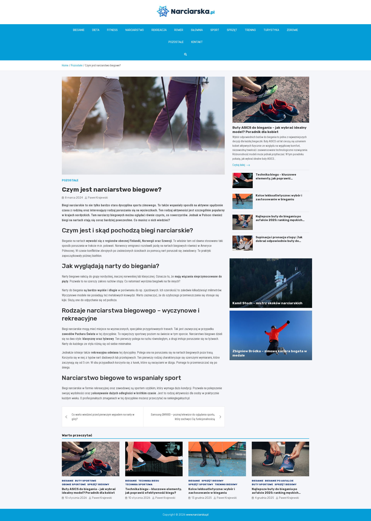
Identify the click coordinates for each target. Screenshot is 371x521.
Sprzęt (232, 30)
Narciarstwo (134, 30)
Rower (178, 30)
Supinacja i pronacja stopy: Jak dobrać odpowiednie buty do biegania (279, 241)
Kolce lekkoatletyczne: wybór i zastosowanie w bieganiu (279, 197)
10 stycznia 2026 (76, 498)
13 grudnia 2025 (201, 498)
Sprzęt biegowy (98, 484)
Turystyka (271, 30)
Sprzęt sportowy (200, 484)
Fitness (112, 30)
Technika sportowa (138, 484)
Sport (214, 30)
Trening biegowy (226, 484)
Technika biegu (148, 480)
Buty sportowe (85, 480)
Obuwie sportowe (74, 484)
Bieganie (78, 30)
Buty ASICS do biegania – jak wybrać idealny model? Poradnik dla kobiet (89, 491)
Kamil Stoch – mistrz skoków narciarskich (267, 303)
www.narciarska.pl (197, 514)
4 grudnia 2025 (264, 498)
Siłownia (197, 30)
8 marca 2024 (74, 197)
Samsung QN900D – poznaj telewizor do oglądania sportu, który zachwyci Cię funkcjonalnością (183, 416)
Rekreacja (159, 30)
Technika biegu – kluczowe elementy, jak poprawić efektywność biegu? (276, 178)
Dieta (95, 30)
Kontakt (197, 42)
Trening (250, 30)
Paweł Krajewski (98, 197)
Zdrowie (292, 30)
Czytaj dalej (239, 164)
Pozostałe (176, 42)
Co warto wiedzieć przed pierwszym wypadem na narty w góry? (103, 416)
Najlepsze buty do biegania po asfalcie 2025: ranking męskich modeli (279, 220)
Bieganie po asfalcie (279, 480)
